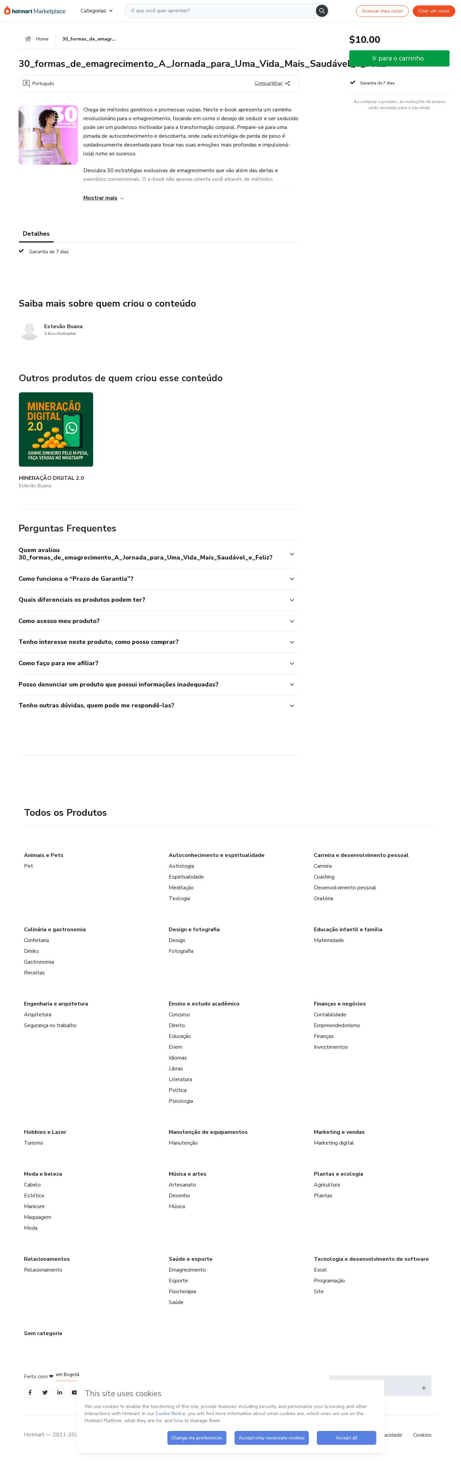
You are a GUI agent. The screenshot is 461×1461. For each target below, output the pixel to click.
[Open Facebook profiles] (30, 1392)
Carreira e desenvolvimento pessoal (361, 855)
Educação (180, 1036)
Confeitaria (36, 940)
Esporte (178, 1280)
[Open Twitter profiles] (45, 1392)
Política (178, 1090)
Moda (30, 1228)
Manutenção (183, 1143)
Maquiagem (37, 1217)
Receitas (34, 972)
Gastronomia (39, 962)
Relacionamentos (47, 1259)
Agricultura (327, 1185)
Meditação (181, 887)
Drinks (31, 951)
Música (177, 1206)
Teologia (179, 898)
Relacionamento (43, 1270)
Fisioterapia (182, 1291)
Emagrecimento (187, 1270)
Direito (177, 1025)
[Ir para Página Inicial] (37, 10)
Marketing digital (334, 1143)
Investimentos (331, 1047)
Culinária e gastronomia (55, 929)
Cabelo (32, 1185)
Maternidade (329, 940)
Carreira (323, 866)
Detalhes (36, 234)
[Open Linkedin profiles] (60, 1392)
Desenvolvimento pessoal (345, 887)
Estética (34, 1195)
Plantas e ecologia (338, 1174)
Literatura (180, 1079)
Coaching (324, 877)
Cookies (422, 1435)
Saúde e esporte (191, 1259)
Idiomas (178, 1058)
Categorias (93, 11)
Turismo (33, 1143)
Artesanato (182, 1185)
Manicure (34, 1206)
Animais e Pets (43, 855)
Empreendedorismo (337, 1025)
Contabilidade (330, 1014)
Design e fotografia (194, 929)
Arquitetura (37, 1014)
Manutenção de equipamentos (208, 1132)
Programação (329, 1280)
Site (319, 1291)
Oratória (323, 898)
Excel (320, 1270)
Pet (28, 866)
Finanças (324, 1036)
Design (177, 940)
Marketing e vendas (339, 1132)
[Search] (322, 11)
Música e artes (188, 1174)
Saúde (176, 1302)
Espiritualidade (186, 877)
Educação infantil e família (348, 929)
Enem (175, 1047)
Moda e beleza (43, 1174)
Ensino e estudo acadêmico (204, 1004)
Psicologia (181, 1101)
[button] (151, 554)
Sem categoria (43, 1333)
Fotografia (181, 951)
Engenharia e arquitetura (56, 1004)
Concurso (179, 1014)
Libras (176, 1068)
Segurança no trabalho (50, 1025)
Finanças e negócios (340, 1004)
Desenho (179, 1195)
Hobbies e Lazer (45, 1132)
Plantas (323, 1195)
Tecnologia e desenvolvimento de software (371, 1259)
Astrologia (181, 866)
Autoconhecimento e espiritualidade (217, 855)
